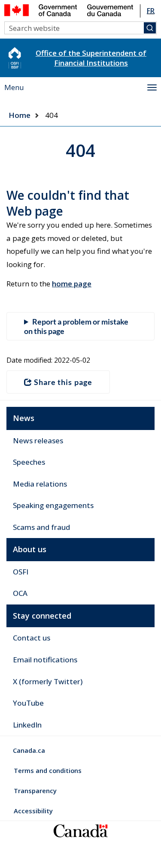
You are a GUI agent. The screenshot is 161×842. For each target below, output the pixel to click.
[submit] (150, 27)
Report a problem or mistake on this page (76, 326)
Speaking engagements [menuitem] (53, 505)
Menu (14, 87)
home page (71, 284)
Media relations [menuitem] (40, 484)
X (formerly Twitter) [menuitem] (47, 681)
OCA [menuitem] (20, 593)
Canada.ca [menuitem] (29, 750)
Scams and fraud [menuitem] (41, 527)
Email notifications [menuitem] (45, 660)
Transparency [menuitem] (35, 790)
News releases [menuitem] (38, 440)
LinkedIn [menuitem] (27, 725)
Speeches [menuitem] (29, 462)
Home (19, 115)
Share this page (63, 382)
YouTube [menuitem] (28, 703)
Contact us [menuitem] (31, 638)
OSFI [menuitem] (20, 572)
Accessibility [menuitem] (33, 810)
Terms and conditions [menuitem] (48, 770)
